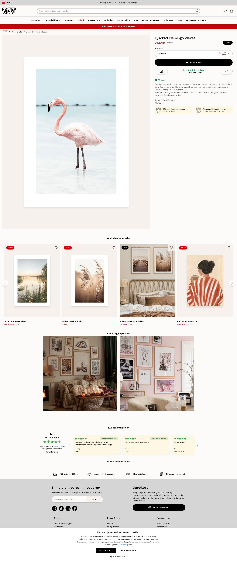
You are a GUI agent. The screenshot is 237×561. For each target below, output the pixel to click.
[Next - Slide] (232, 283)
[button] (118, 556)
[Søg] (197, 11)
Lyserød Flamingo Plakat (36, 32)
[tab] (225, 11)
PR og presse (113, 526)
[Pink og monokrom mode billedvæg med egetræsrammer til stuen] (157, 373)
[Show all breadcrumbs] (5, 31)
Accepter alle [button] (106, 550)
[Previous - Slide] (5, 283)
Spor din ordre (163, 523)
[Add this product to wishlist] (226, 71)
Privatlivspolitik (126, 544)
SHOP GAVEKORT (161, 507)
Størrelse (159, 48)
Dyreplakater (17, 32)
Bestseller (58, 526)
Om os (110, 523)
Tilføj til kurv (193, 62)
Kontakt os (162, 526)
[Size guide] (161, 71)
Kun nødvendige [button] (129, 550)
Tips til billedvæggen (63, 523)
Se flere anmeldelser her (118, 461)
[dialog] (118, 544)
